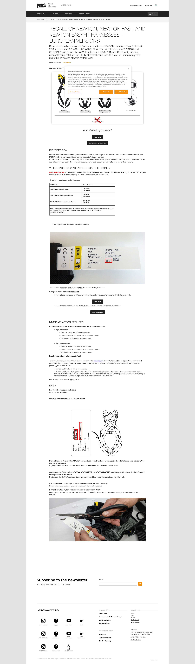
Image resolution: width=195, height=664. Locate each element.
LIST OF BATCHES (97, 312)
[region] (98, 82)
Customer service (136, 5)
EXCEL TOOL (97, 137)
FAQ (127, 10)
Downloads (148, 5)
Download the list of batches (97, 143)
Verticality (41, 14)
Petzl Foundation (105, 620)
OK (140, 583)
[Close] (128, 69)
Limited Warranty (105, 641)
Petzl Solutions (104, 623)
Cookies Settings (75, 92)
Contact (128, 13)
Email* (101, 580)
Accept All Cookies (121, 92)
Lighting (55, 14)
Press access (135, 622)
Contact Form (135, 620)
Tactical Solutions (105, 638)
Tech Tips (68, 14)
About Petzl (103, 613)
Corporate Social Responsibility (110, 617)
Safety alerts (84, 14)
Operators (66, 5)
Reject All (106, 92)
